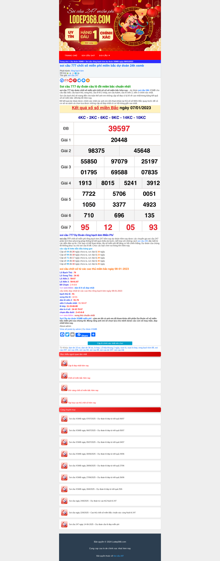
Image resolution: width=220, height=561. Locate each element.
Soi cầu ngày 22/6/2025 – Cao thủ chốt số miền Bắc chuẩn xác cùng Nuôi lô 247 (102, 512)
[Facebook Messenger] (83, 80)
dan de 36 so (87, 348)
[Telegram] (79, 80)
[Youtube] (70, 80)
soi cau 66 (84, 350)
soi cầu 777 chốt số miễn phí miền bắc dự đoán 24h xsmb (102, 65)
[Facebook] (62, 80)
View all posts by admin (70, 329)
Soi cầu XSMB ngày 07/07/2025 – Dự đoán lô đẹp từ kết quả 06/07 (96, 419)
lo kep (97, 348)
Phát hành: (65, 71)
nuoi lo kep (133, 348)
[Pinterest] (75, 80)
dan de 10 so (74, 348)
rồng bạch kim (77, 71)
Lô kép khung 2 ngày (110, 348)
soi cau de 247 (106, 350)
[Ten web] (110, 25)
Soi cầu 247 (88, 55)
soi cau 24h (73, 350)
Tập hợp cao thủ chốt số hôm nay (81, 403)
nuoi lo (123, 348)
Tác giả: (63, 75)
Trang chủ (71, 55)
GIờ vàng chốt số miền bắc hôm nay (82, 390)
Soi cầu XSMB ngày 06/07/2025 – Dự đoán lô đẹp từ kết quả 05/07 (96, 430)
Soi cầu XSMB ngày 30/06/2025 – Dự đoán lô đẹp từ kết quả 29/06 (96, 454)
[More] (88, 80)
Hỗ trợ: (63, 73)
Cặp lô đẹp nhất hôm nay (78, 365)
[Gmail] (66, 80)
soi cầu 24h (143, 241)
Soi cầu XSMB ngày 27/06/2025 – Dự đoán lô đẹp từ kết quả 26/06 (96, 477)
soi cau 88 (94, 350)
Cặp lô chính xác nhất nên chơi (110, 343)
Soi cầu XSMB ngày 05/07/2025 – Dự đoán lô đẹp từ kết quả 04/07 (96, 442)
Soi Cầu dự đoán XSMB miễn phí (75, 318)
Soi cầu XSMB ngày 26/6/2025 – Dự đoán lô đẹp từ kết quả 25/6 (95, 489)
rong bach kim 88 (146, 348)
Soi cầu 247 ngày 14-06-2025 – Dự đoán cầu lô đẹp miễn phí (94, 524)
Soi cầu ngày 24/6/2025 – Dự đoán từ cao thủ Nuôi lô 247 (92, 501)
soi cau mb (119, 350)
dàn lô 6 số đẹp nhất (84, 288)
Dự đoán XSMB (77, 61)
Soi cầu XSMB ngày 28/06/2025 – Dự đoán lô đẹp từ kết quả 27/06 (96, 466)
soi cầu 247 (73, 75)
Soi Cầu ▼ (104, 55)
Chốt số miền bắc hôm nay (78, 378)
